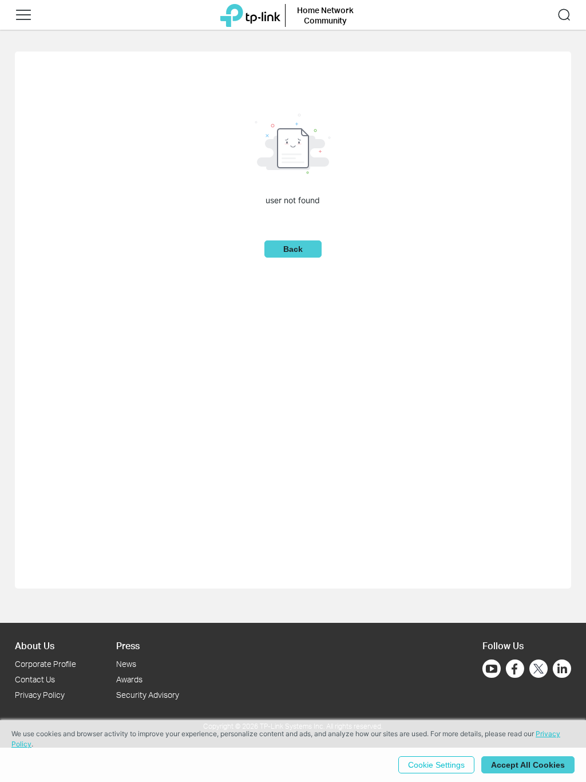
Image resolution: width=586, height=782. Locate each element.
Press (128, 645)
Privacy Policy (40, 695)
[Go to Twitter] (538, 669)
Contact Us (35, 679)
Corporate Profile (45, 664)
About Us (34, 645)
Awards (129, 679)
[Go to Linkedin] (562, 668)
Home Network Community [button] (325, 15)
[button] (23, 15)
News (126, 664)
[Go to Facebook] (515, 668)
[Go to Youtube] (491, 668)
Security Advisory (147, 695)
